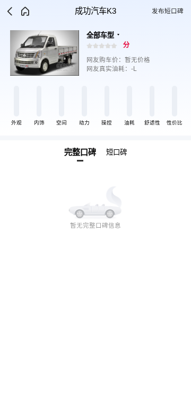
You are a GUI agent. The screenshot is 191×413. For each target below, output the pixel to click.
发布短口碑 (168, 11)
